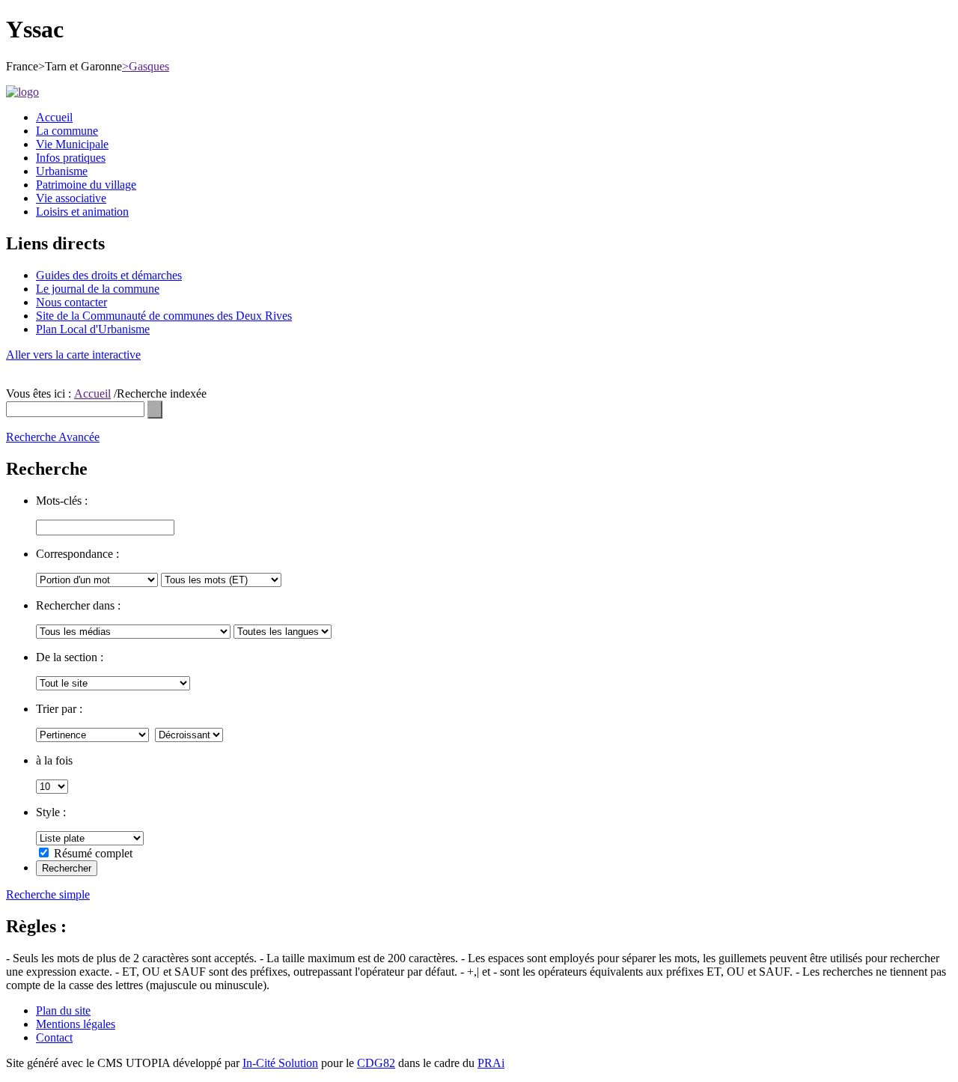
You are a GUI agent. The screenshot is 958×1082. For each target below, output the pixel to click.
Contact (54, 1037)
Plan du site (63, 1010)
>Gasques (145, 66)
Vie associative (71, 198)
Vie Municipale (72, 144)
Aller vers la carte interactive (73, 354)
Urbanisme (62, 171)
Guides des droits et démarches (109, 275)
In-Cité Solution (280, 1063)
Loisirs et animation (82, 211)
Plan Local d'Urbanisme (93, 329)
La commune (67, 130)
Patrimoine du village (86, 184)
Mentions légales (75, 1024)
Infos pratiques (71, 157)
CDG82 (376, 1063)
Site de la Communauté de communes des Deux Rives (164, 315)
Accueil (54, 117)
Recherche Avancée (53, 437)
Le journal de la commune (97, 288)
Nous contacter (71, 302)
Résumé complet (93, 853)
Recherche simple (48, 894)
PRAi (491, 1063)
